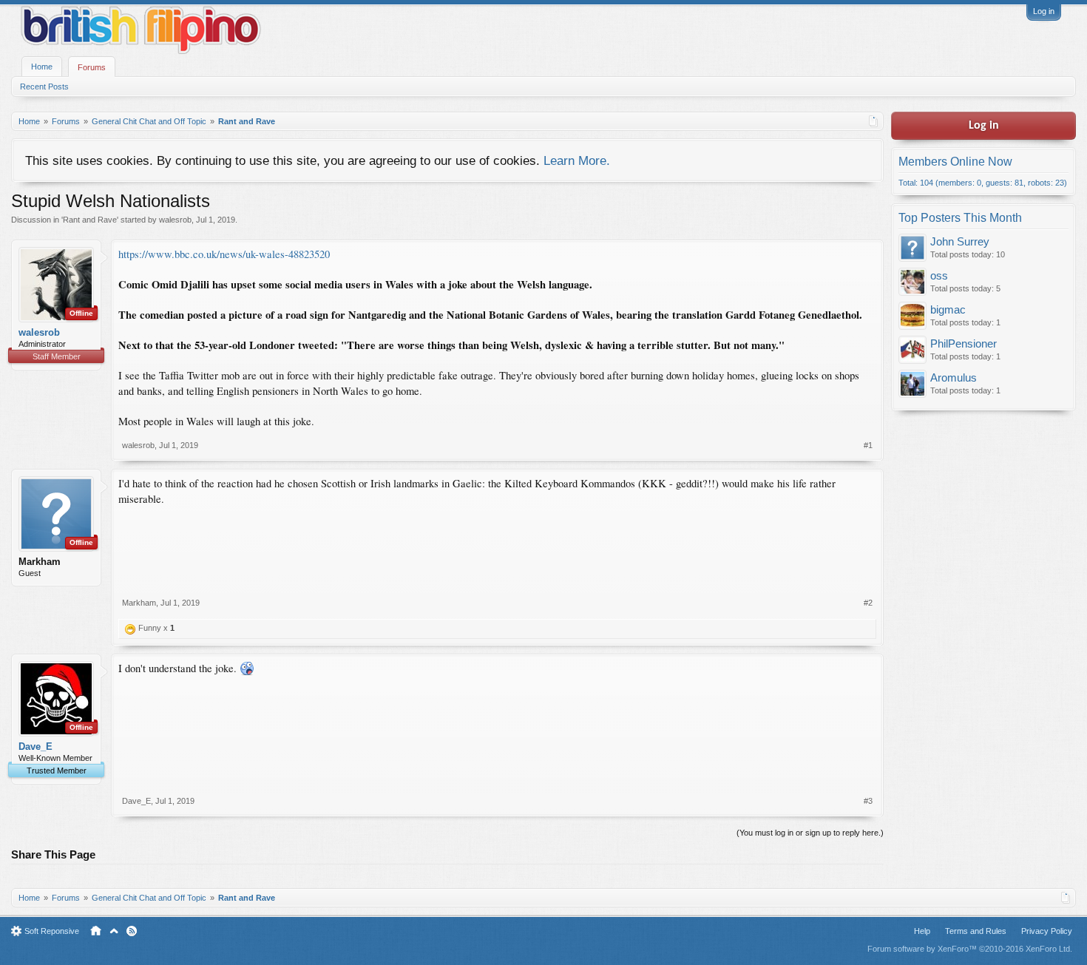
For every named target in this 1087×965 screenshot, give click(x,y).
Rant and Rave (90, 219)
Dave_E (35, 746)
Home (42, 66)
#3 (868, 800)
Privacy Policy (1046, 931)
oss (939, 276)
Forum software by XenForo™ (969, 948)
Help (922, 931)
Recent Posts (44, 86)
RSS (131, 931)
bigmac (948, 310)
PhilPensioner (963, 344)
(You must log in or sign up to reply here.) (810, 832)
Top (114, 931)
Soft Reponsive (51, 931)
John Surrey (959, 242)
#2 (868, 602)
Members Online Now (955, 161)
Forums (92, 67)
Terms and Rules (975, 931)
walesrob (175, 219)
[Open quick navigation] (873, 121)
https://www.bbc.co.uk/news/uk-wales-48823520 (224, 254)
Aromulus (953, 378)
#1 (868, 445)
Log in (1043, 11)
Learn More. (577, 160)
